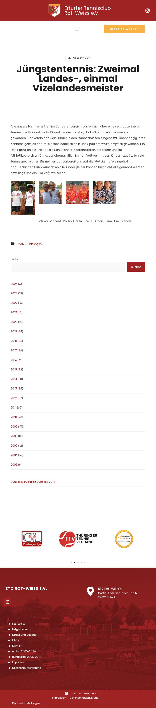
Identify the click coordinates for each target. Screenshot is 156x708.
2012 (14, 398)
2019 (14, 331)
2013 (14, 388)
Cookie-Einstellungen (26, 703)
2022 (14, 303)
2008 (14, 436)
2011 (13, 407)
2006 (14, 455)
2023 (14, 293)
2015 (14, 369)
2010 (14, 417)
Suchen (15, 259)
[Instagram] (147, 10)
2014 (14, 379)
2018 (14, 341)
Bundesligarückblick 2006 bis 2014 (33, 481)
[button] (71, 562)
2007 (14, 445)
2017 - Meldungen (30, 244)
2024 (14, 284)
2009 (14, 426)
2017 (14, 350)
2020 (14, 322)
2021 (14, 312)
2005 (14, 464)
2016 (14, 360)
